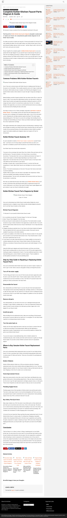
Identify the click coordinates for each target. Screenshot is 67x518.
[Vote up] (8, 19)
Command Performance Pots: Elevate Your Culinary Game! (59, 75)
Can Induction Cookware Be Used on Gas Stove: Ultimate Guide (59, 58)
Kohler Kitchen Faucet (14, 9)
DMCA (47, 504)
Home (4, 7)
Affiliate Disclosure (50, 510)
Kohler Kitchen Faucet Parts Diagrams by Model (15, 70)
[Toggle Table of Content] (32, 65)
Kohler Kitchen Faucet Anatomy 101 (13, 68)
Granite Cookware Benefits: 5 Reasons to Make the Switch (59, 67)
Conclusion (7, 74)
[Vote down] (6, 19)
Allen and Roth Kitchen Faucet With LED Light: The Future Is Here (27, 469)
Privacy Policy (49, 508)
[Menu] (3, 2)
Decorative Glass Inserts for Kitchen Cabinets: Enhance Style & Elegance (7, 469)
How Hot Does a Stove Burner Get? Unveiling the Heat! (58, 35)
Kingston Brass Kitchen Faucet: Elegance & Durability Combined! (37, 471)
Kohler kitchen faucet (33, 181)
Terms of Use (49, 506)
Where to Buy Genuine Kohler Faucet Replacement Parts (17, 73)
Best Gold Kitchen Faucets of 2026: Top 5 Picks (17, 470)
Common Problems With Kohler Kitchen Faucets (15, 67)
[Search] (63, 2)
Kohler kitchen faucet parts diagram (20, 34)
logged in (13, 490)
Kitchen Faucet (6, 9)
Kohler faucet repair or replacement (25, 141)
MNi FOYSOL (5, 16)
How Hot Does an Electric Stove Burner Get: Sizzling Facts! (59, 27)
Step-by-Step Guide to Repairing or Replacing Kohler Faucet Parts (19, 71)
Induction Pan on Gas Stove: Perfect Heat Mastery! (58, 43)
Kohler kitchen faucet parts (28, 51)
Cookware (55, 11)
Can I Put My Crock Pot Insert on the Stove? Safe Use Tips (59, 50)
